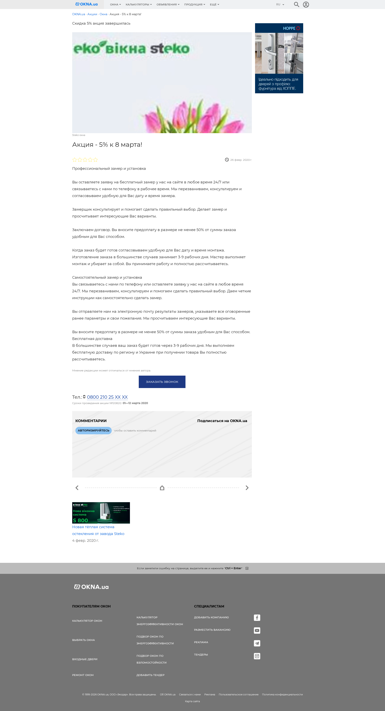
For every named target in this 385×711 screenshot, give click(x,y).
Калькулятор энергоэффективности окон (160, 621)
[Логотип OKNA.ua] (89, 4)
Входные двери (84, 659)
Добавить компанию (211, 617)
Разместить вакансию (212, 629)
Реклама (201, 642)
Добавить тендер (150, 675)
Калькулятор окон (87, 620)
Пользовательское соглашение (238, 694)
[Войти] (306, 4)
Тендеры (201, 654)
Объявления (167, 4)
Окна (114, 4)
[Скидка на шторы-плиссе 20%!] (247, 488)
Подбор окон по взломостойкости (152, 659)
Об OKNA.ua (167, 694)
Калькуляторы (137, 4)
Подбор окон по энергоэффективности (155, 640)
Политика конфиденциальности (282, 694)
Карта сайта (192, 701)
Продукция (193, 4)
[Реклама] (279, 59)
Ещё (213, 4)
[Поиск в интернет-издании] (296, 4)
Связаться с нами (190, 694)
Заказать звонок (162, 382)
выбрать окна (83, 640)
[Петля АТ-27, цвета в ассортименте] (77, 488)
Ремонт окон (83, 675)
